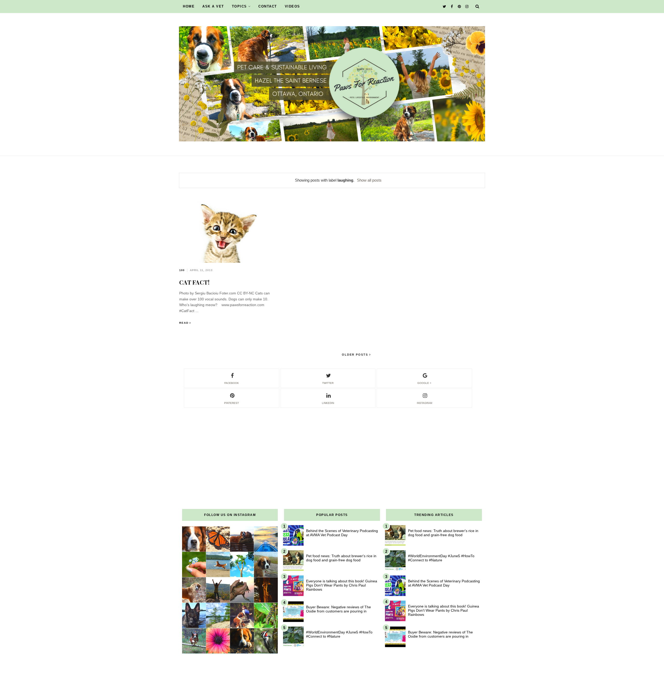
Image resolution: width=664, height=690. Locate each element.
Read (184, 322)
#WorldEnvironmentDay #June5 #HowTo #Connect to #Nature (339, 634)
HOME (189, 6)
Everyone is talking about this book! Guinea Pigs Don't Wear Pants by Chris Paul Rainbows (341, 585)
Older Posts (355, 354)
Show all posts (369, 180)
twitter (328, 383)
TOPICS (239, 6)
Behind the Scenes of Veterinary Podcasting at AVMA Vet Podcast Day (342, 533)
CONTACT (267, 6)
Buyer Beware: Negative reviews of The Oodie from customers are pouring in (338, 609)
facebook (231, 383)
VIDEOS (292, 6)
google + (424, 383)
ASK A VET (213, 6)
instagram (424, 403)
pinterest (231, 403)
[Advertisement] (332, 445)
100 (182, 270)
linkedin (328, 403)
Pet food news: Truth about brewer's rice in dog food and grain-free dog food (341, 558)
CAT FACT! (194, 282)
